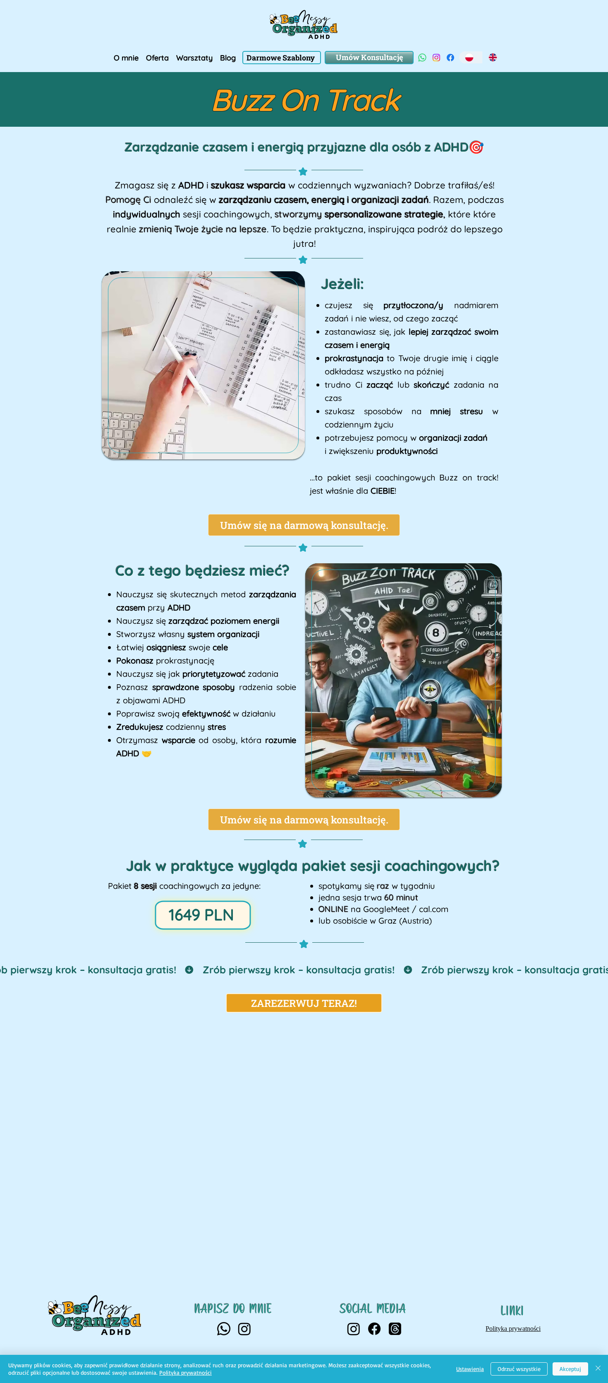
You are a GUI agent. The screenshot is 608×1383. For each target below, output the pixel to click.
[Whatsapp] (422, 58)
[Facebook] (450, 58)
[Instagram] (436, 58)
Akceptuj (570, 1368)
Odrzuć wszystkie (519, 1368)
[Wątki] (395, 1328)
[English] (494, 57)
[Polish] (470, 57)
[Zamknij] (598, 1368)
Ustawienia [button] (470, 1368)
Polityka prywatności (185, 1372)
